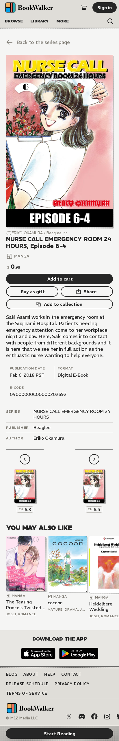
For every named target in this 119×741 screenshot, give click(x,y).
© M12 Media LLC (22, 718)
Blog (12, 674)
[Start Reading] (59, 141)
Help (49, 674)
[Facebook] (94, 716)
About (30, 674)
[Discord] (81, 716)
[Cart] (83, 7)
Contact (71, 674)
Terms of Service (26, 693)
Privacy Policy (72, 684)
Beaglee (42, 427)
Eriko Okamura (49, 438)
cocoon (55, 602)
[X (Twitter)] (69, 716)
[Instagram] (107, 716)
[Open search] (110, 21)
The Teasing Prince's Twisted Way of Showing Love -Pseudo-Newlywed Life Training (23, 604)
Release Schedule (27, 684)
